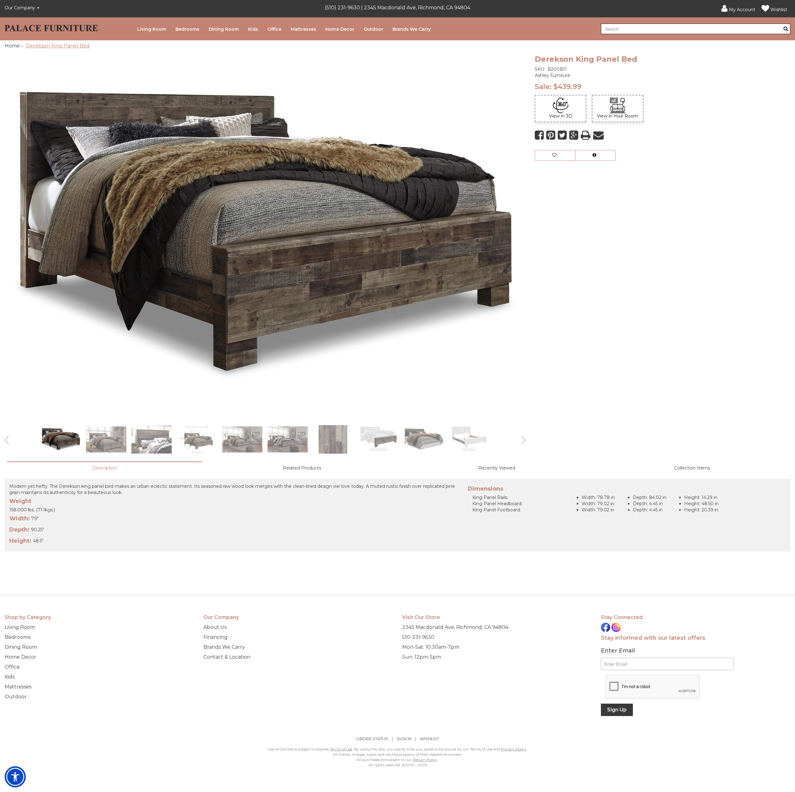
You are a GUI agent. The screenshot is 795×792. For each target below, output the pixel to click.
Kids (253, 29)
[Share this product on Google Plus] (573, 135)
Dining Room (224, 29)
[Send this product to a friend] (598, 135)
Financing (215, 637)
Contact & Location (226, 657)
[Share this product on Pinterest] (550, 135)
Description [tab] (104, 468)
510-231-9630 (418, 637)
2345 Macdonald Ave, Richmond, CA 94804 (455, 627)
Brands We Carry (412, 29)
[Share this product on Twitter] (562, 135)
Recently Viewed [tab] (496, 468)
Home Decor (339, 29)
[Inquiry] (595, 155)
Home (12, 46)
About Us (215, 627)
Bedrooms (187, 29)
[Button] (786, 29)
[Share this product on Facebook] (539, 135)
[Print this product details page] (586, 135)
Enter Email (618, 650)
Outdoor (373, 29)
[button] (738, 9)
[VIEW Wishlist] (555, 155)
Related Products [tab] (302, 468)
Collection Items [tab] (692, 468)
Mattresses (303, 29)
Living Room (151, 29)
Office (274, 29)
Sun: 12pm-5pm (421, 657)
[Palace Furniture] (51, 26)
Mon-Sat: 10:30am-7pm (430, 647)
